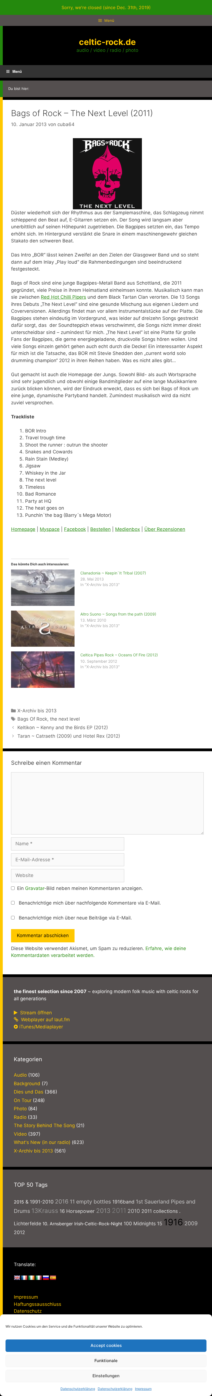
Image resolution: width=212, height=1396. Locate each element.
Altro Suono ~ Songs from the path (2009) (118, 614)
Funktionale (106, 1360)
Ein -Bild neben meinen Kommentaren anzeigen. (80, 888)
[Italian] (38, 1278)
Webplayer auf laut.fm (45, 1019)
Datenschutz (28, 1311)
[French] (24, 1278)
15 (159, 1223)
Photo (20, 1108)
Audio (20, 1075)
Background (27, 1083)
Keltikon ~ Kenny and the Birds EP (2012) (62, 727)
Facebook (75, 529)
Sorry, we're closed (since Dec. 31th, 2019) (106, 7)
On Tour (22, 1100)
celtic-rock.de (107, 42)
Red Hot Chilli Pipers (63, 297)
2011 (119, 1211)
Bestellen (100, 529)
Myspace (50, 529)
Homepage (23, 529)
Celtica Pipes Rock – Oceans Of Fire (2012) (119, 654)
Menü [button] (17, 71)
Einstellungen (106, 1375)
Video (20, 1134)
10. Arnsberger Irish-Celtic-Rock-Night (82, 1223)
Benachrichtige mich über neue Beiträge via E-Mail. (75, 918)
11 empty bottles (90, 1201)
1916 (173, 1222)
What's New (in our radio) (42, 1142)
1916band (123, 1202)
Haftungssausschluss (37, 1304)
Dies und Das (28, 1092)
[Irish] (31, 1278)
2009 (191, 1223)
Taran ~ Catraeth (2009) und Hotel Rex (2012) (68, 736)
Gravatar (34, 888)
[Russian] (46, 1278)
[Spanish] (53, 1278)
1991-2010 (42, 1202)
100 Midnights (140, 1223)
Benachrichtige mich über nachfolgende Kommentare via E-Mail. (90, 903)
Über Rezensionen (164, 529)
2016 (61, 1201)
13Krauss (44, 1210)
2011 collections (159, 1211)
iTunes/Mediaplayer (41, 1026)
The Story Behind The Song (44, 1125)
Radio (20, 1117)
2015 (19, 1202)
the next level (65, 719)
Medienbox (127, 529)
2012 (19, 1232)
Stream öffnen (35, 1012)
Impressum (143, 1389)
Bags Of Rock (32, 719)
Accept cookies (106, 1345)
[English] (17, 1278)
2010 (134, 1211)
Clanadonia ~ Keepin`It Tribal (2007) (113, 573)
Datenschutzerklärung (77, 1389)
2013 (103, 1210)
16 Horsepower (77, 1211)
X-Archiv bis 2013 (37, 710)
